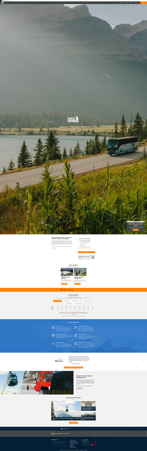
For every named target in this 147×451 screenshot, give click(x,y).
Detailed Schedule (69, 312)
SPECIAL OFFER (136, 221)
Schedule (126, 2)
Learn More (79, 388)
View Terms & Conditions (82, 248)
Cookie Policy (81, 450)
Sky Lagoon (72, 444)
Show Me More (73, 422)
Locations (120, 2)
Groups (131, 2)
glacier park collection (74, 443)
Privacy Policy (58, 449)
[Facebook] (94, 439)
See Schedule (54, 248)
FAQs (135, 2)
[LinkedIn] (94, 445)
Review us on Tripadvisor (69, 367)
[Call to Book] (139, 2)
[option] (73, 360)
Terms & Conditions (67, 449)
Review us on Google (79, 367)
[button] (73, 290)
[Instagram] (94, 442)
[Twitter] (94, 441)
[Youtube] (94, 444)
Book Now (135, 229)
